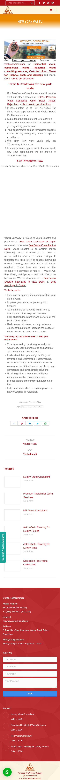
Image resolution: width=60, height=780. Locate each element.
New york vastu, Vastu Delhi (32, 407)
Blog (39, 402)
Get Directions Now (30, 160)
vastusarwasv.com (14, 64)
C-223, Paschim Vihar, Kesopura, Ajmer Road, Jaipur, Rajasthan (31, 101)
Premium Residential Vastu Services (38, 495)
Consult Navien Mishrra (3, 547)
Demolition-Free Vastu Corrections (35, 562)
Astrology (32, 402)
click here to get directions (36, 104)
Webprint (31, 773)
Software (39, 773)
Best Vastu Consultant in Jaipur (38, 241)
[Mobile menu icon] (55, 10)
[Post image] (12, 481)
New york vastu (24, 60)
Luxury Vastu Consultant (36, 477)
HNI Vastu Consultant (35, 510)
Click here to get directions (19, 78)
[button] (7, 772)
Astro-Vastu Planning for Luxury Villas (36, 546)
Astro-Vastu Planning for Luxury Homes (36, 529)
